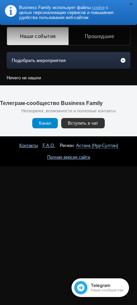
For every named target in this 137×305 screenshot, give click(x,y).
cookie (98, 7)
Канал (45, 123)
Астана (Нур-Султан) (97, 145)
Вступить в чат (83, 123)
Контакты (28, 145)
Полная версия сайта (68, 157)
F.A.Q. (49, 145)
